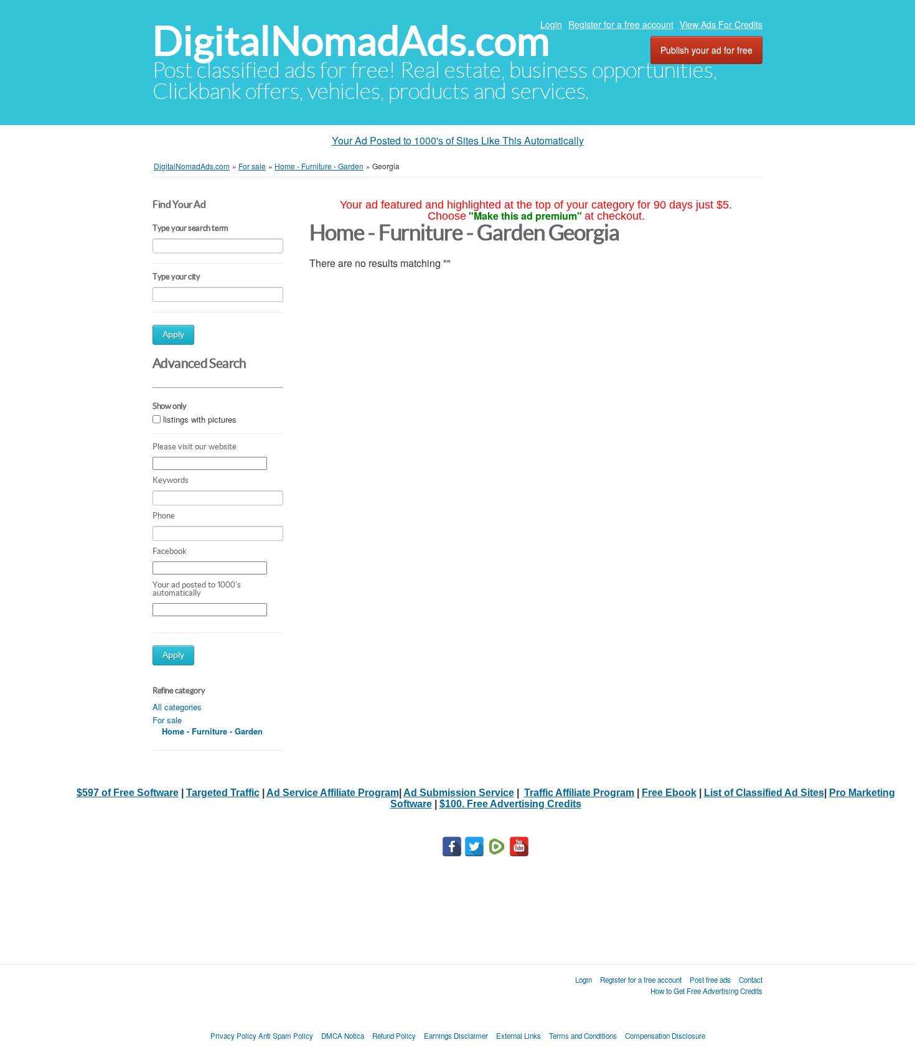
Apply (173, 334)
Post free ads (710, 980)
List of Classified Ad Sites (764, 792)
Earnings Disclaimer (456, 1036)
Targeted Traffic (223, 792)
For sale (167, 720)
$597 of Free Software (128, 792)
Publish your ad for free (706, 50)
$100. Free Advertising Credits (510, 804)
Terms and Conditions (583, 1036)
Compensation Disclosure (665, 1036)
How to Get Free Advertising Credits (706, 991)
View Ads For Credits (721, 24)
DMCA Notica (342, 1036)
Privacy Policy (233, 1036)
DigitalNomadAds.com (351, 40)
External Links (518, 1036)
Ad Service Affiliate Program (332, 792)
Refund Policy (394, 1036)
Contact (750, 980)
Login (551, 24)
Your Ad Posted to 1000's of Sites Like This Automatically (458, 140)
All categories (177, 707)
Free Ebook (669, 792)
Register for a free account (620, 24)
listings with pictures (200, 419)
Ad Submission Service (458, 792)
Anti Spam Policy (285, 1036)
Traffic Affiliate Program (579, 792)
